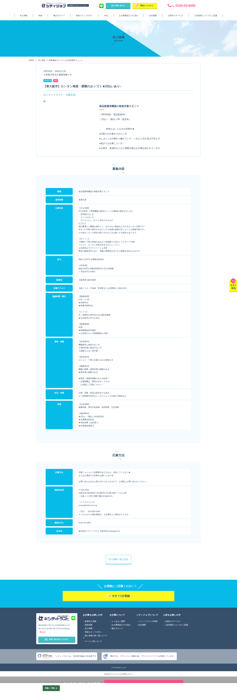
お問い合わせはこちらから (59, 639)
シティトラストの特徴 (147, 621)
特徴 (40, 15)
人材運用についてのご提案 (205, 15)
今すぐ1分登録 (121, 595)
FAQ (106, 15)
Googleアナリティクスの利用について (118, 674)
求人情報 (23, 15)
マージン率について (93, 641)
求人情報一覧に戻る (118, 559)
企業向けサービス (175, 15)
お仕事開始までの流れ (128, 15)
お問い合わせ (120, 5)
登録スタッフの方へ (84, 15)
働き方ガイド (59, 15)
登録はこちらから (146, 5)
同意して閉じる (51, 688)
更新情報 (88, 625)
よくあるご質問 (118, 621)
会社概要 (153, 15)
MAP (43, 632)
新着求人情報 (90, 621)
